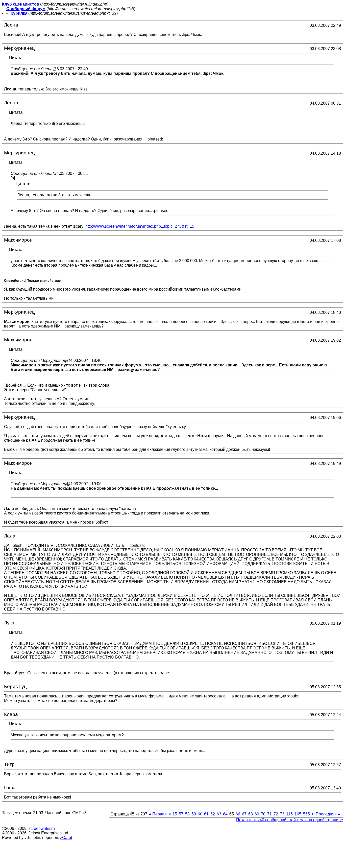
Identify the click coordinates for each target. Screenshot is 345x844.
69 (257, 814)
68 (250, 814)
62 (212, 814)
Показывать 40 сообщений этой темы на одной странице (289, 820)
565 (306, 814)
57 (181, 814)
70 (263, 814)
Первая (158, 814)
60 (200, 814)
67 (244, 814)
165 (297, 814)
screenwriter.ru (42, 828)
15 (175, 814)
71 (269, 814)
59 (193, 814)
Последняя (328, 814)
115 (289, 814)
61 (206, 814)
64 (225, 814)
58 (187, 814)
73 (282, 814)
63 (219, 814)
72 (276, 814)
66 (238, 814)
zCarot (66, 837)
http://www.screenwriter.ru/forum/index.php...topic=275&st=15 (139, 226)
